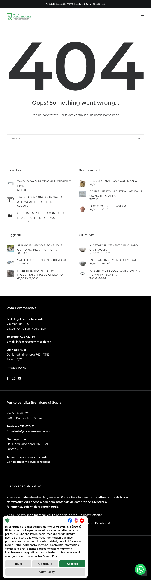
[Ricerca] (75, 138)
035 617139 (27, 336)
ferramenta (14, 506)
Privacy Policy (45, 572)
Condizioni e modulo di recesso (29, 462)
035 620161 (27, 426)
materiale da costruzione (73, 502)
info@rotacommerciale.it (33, 341)
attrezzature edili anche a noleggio (31, 502)
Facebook (102, 523)
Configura (45, 564)
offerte (97, 515)
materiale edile (30, 497)
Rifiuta (18, 564)
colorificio (31, 506)
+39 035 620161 (98, 4)
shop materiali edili (39, 515)
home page (111, 115)
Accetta (72, 564)
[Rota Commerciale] (19, 16)
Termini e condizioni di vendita (28, 457)
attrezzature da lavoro (113, 497)
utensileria (99, 502)
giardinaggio (49, 506)
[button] (142, 16)
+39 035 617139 (66, 4)
